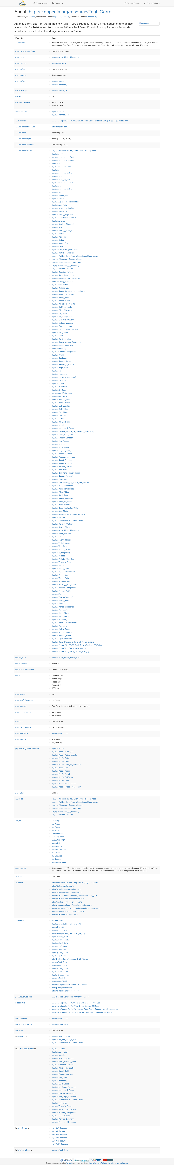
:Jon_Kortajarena (62, 393)
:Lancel (58, 425)
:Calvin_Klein (60, 243)
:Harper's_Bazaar (62, 361)
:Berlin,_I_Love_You (63, 230)
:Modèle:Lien (60, 767)
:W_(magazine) (61, 581)
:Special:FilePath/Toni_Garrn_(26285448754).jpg (76, 1002)
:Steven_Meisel (61, 527)
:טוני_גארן (59, 955)
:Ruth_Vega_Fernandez (64, 1096)
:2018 (57, 163)
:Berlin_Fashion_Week (64, 1061)
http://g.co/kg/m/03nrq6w (62, 987)
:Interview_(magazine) (64, 377)
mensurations (23, 712)
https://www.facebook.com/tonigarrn (66, 889)
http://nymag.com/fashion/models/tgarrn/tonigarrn (72, 905)
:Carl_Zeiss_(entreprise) (65, 249)
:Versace (58, 555)
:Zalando (58, 594)
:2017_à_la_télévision (64, 160)
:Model (55, 830)
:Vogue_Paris (60, 578)
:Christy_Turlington (62, 281)
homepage (21, 1018)
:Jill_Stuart (59, 390)
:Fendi (57, 335)
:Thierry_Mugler (61, 539)
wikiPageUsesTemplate (27, 748)
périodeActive (23, 727)
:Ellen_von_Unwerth (63, 319)
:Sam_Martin (60, 511)
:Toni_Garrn (57, 920)
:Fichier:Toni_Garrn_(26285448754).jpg (71, 648)
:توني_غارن (59, 930)
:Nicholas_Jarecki (62, 632)
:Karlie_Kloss (60, 409)
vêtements (21, 739)
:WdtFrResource (60, 1144)
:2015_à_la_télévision (64, 157)
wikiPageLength (23, 138)
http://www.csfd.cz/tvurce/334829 (65, 914)
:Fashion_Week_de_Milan (65, 329)
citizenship (20, 90)
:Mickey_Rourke (61, 629)
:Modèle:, (58, 748)
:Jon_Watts (59, 396)
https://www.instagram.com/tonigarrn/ (67, 892)
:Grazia (58, 354)
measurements (22, 102)
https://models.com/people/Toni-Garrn (67, 902)
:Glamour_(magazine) (64, 351)
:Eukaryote (57, 855)
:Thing (55, 820)
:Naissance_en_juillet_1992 (66, 262)
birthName (20, 75)
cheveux (21, 663)
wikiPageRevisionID (24, 144)
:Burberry (58, 240)
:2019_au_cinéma (62, 173)
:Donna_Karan (61, 300)
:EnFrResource (59, 1137)
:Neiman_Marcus (62, 466)
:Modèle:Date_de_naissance (66, 764)
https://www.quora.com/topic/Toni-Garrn (68, 911)
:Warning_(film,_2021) (64, 584)
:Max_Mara (59, 626)
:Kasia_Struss (60, 1083)
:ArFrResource (59, 1131)
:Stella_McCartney (62, 524)
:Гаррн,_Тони (60, 974)
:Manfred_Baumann (63, 1119)
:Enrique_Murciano (62, 323)
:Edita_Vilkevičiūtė (62, 310)
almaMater (21, 63)
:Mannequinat (60, 114)
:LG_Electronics (61, 421)
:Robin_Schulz (61, 504)
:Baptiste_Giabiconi (62, 224)
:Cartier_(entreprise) (63, 252)
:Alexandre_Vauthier (63, 208)
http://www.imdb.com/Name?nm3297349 (68, 898)
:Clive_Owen (60, 284)
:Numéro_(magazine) (63, 476)
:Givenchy (59, 348)
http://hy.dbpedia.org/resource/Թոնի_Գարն (70, 959)
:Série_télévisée (61, 533)
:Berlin (57, 227)
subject (19, 798)
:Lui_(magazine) (61, 450)
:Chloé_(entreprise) (63, 275)
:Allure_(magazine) (62, 214)
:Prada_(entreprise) (63, 488)
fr (18, 675)
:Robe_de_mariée (62, 501)
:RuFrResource (59, 1134)
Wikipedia (69, 1163)
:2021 (57, 185)
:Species (56, 859)
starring (21, 1036)
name (19, 1030)
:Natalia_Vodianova (62, 463)
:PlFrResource (59, 1140)
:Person (56, 824)
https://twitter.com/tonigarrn (63, 886)
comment (20, 868)
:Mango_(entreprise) (63, 606)
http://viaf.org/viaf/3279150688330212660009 (70, 984)
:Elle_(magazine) (62, 316)
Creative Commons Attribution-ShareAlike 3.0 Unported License (108, 1163)
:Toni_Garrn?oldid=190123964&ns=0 (70, 996)
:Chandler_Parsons (62, 272)
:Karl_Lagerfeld (61, 406)
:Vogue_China (60, 568)
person (32, 16)
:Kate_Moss (60, 412)
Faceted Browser (133, 3)
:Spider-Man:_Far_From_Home (67, 520)
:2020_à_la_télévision (64, 182)
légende (20, 706)
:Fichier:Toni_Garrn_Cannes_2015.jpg (70, 651)
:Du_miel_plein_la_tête (64, 303)
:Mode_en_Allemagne (64, 1122)
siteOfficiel (21, 733)
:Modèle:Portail (61, 774)
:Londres (58, 444)
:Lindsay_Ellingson (62, 437)
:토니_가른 (59, 965)
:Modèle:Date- (60, 761)
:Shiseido (58, 517)
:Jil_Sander (59, 386)
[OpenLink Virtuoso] (66, 1160)
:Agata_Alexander (62, 638)
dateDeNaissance (24, 669)
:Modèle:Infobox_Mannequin (66, 786)
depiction (20, 1002)
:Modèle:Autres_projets (64, 755)
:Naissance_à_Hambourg (65, 265)
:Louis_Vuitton (60, 447)
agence (20, 657)
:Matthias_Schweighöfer (64, 622)
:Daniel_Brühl (60, 297)
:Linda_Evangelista (62, 434)
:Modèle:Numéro (61, 771)
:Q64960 (58, 927)
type (18, 820)
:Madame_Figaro (62, 453)
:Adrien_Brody (60, 195)
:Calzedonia (60, 246)
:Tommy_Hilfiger (61, 549)
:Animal (56, 852)
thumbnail (20, 120)
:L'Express (59, 415)
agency (19, 57)
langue (20, 694)
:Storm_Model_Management (66, 57)
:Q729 (57, 846)
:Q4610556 (59, 862)
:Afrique (58, 198)
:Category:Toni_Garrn (66, 923)
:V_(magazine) (61, 552)
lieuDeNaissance (24, 700)
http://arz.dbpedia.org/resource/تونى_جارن (68, 933)
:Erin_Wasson (60, 1077)
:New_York (59, 469)
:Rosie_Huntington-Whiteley (66, 508)
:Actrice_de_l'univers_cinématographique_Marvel (75, 256)
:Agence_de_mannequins (65, 201)
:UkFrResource (59, 1128)
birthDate (20, 69)
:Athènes (58, 221)
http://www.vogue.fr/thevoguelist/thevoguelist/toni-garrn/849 (75, 908)
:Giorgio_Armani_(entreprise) (67, 342)
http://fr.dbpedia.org (61, 16)
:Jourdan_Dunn (61, 399)
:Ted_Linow (59, 1103)
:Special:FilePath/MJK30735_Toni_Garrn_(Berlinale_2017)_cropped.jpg (85, 1009)
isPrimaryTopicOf (23, 1024)
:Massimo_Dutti (61, 619)
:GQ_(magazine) (61, 339)
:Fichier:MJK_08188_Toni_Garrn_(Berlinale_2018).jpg (77, 645)
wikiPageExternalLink (25, 126)
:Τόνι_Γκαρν (60, 939)
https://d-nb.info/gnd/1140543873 (65, 990)
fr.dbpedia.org (91, 16)
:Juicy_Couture (61, 402)
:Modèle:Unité (60, 780)
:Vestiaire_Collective (63, 559)
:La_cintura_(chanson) (64, 1087)
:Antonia (58, 1055)
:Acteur (58, 111)
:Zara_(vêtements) (62, 597)
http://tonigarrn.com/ (60, 126)
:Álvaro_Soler (60, 600)
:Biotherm (59, 236)
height (19, 96)
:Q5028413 (59, 63)
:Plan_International (62, 485)
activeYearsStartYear (25, 51)
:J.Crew (58, 383)
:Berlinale (58, 233)
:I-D (56, 370)
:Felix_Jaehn (60, 332)
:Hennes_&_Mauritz (63, 364)
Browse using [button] (41, 3)
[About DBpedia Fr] (22, 3)
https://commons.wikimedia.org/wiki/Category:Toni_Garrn (75, 882)
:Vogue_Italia (60, 575)
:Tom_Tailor (60, 546)
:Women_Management (64, 587)
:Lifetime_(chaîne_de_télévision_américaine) (73, 431)
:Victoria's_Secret (62, 268)
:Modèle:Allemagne (62, 751)
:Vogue (58, 565)
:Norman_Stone (61, 635)
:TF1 (57, 536)
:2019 (57, 170)
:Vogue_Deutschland (63, 571)
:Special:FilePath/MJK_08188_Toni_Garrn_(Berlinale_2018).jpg (82, 1012)
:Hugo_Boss (60, 367)
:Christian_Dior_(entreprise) (66, 278)
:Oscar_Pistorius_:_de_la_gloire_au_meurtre (73, 642)
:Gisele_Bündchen (62, 345)
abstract (20, 42)
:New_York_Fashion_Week (66, 473)
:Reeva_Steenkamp (63, 498)
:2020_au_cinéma (62, 179)
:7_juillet (58, 1048)
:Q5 (56, 843)
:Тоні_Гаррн (60, 978)
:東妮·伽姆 (59, 981)
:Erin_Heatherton (62, 326)
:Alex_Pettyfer (60, 205)
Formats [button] (58, 3)
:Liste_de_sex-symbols (64, 1093)
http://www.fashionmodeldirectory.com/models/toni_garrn (74, 895)
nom (19, 721)
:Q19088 (58, 836)
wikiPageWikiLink (23, 150)
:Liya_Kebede (60, 441)
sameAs (19, 920)
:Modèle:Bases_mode (64, 783)
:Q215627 (58, 840)
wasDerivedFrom (23, 996)
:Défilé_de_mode (62, 307)
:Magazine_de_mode (63, 457)
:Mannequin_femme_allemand (67, 259)
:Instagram (59, 374)
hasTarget (22, 1128)
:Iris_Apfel (59, 380)
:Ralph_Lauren (61, 495)
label (18, 876)
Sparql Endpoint (153, 3)
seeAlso (20, 882)
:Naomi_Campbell (62, 460)
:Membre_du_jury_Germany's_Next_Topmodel (74, 150)
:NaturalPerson (59, 849)
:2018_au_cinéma (62, 166)
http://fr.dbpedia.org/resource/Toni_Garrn (70, 11)
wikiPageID (21, 132)
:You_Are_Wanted (62, 591)
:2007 (57, 154)
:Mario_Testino (61, 616)
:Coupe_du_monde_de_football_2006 (70, 291)
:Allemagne (59, 81)
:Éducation (59, 603)
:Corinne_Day (60, 288)
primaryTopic (23, 1150)
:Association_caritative (64, 217)
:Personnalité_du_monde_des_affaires (70, 482)
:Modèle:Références (63, 777)
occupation (21, 111)
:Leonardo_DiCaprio (63, 428)
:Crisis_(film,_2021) (63, 294)
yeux (19, 792)
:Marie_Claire (60, 613)
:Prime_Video (60, 492)
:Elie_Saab (59, 313)
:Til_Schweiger (61, 543)
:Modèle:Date (60, 758)
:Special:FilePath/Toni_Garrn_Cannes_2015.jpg (75, 1006)
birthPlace (20, 81)
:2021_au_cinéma (62, 189)
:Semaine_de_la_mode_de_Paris (68, 514)
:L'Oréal (58, 418)
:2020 (57, 176)
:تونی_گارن (59, 946)
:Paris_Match (60, 479)
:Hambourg (59, 84)
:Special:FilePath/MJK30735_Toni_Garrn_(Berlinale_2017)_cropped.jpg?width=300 (90, 120)
